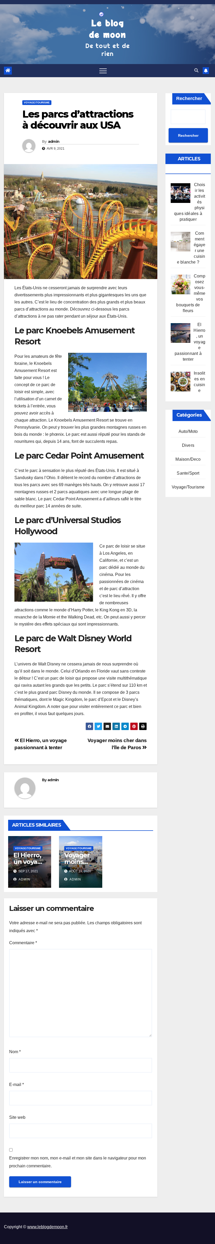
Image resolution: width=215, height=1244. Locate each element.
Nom (15, 1051)
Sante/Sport (188, 473)
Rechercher (189, 98)
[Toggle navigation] (103, 70)
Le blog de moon (107, 28)
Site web (17, 1117)
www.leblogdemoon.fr (47, 1227)
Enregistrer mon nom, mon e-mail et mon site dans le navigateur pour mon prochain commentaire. (77, 1162)
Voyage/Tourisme (37, 102)
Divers (188, 445)
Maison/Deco (188, 459)
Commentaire (23, 943)
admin (54, 141)
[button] (196, 70)
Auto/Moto (188, 431)
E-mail (16, 1084)
